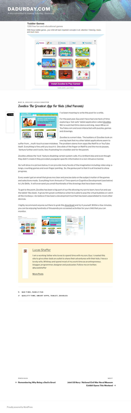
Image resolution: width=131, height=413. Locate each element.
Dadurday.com (29, 9)
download (70, 205)
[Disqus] (65, 333)
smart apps (43, 296)
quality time (29, 296)
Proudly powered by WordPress (20, 407)
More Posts (37, 274)
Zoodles (107, 122)
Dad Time (26, 292)
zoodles (63, 296)
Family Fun (37, 292)
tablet (54, 296)
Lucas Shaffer (41, 102)
